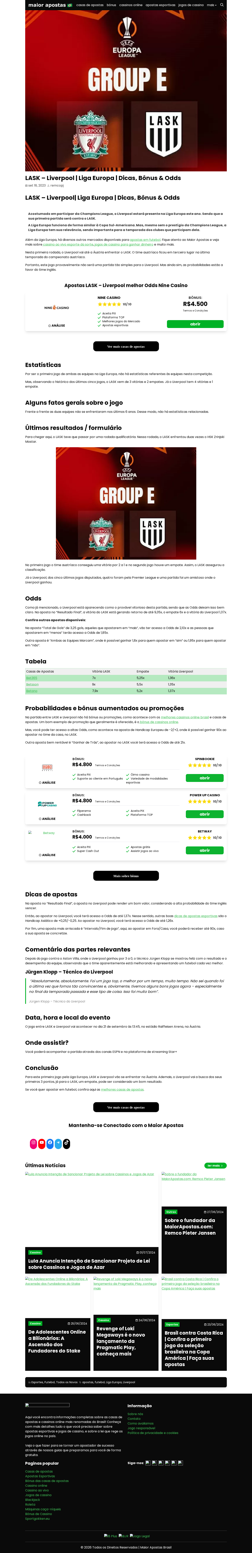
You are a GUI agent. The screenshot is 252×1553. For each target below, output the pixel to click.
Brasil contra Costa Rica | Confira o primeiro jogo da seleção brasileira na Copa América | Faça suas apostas (194, 1349)
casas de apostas (90, 5)
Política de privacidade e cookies (153, 1433)
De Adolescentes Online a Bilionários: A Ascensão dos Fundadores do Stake (57, 1341)
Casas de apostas (39, 1471)
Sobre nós (135, 1414)
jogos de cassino (191, 5)
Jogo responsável (141, 1428)
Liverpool (129, 1382)
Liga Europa (114, 1382)
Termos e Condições (195, 310)
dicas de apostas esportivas (196, 916)
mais (210, 5)
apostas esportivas (160, 5)
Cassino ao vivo (37, 1490)
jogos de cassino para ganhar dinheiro (123, 244)
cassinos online (131, 5)
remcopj (57, 185)
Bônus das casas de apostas (47, 1481)
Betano (31, 691)
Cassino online (36, 1485)
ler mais (214, 1166)
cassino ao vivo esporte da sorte (68, 244)
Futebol (49, 1382)
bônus (111, 5)
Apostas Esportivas (40, 1476)
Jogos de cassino (38, 1495)
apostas (87, 1382)
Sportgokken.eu (37, 1518)
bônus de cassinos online (158, 722)
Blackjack (32, 1500)
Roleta (30, 1504)
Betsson (32, 684)
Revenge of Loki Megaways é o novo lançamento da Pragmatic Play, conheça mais (121, 1341)
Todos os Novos (67, 1382)
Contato (134, 1418)
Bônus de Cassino (38, 1514)
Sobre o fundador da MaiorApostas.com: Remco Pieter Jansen (190, 1226)
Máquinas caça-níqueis (43, 1509)
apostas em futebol (145, 239)
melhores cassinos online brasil (185, 717)
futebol (100, 1382)
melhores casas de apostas (122, 1089)
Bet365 (31, 678)
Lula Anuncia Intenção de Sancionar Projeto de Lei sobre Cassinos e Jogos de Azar (89, 1264)
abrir (195, 324)
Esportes (37, 1382)
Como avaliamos (141, 1423)
